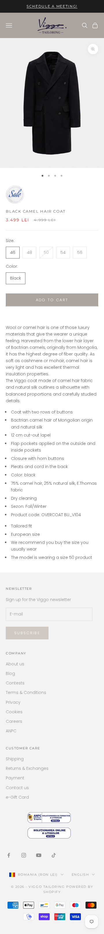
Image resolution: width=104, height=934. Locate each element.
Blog (10, 673)
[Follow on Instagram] (24, 855)
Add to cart (52, 300)
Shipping (15, 759)
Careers (14, 721)
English (80, 875)
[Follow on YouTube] (39, 855)
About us (15, 664)
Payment (15, 778)
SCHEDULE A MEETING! (52, 6)
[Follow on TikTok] (54, 855)
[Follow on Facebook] (9, 855)
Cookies (14, 712)
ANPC (11, 731)
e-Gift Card (17, 797)
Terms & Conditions (26, 692)
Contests (15, 683)
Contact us (17, 788)
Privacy (13, 702)
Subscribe (27, 633)
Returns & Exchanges (27, 768)
